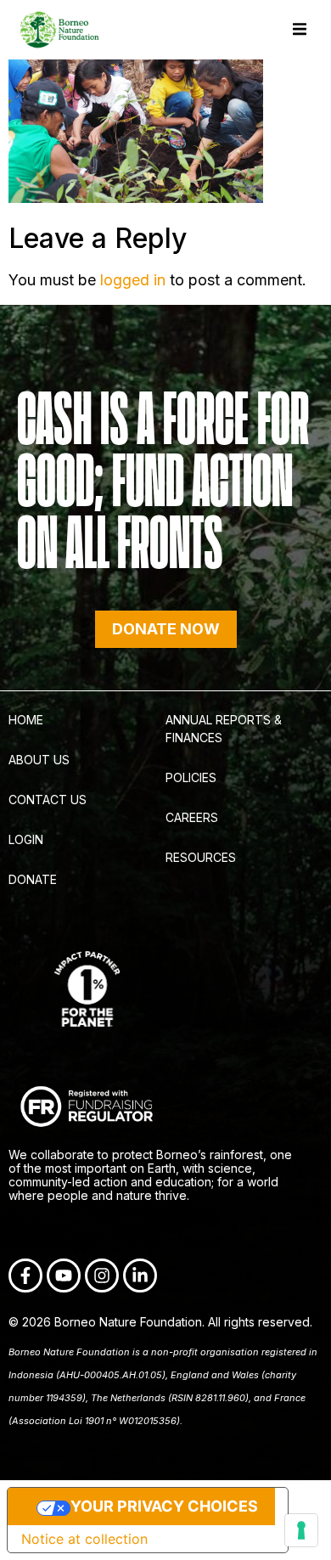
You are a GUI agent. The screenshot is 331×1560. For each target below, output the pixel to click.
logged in (133, 280)
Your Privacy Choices (164, 1506)
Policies (191, 777)
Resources (201, 857)
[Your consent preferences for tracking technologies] (301, 1530)
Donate (32, 879)
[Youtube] (64, 1275)
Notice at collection (84, 1538)
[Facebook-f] (25, 1275)
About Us (39, 759)
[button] (299, 29)
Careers (192, 817)
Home (25, 719)
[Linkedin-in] (140, 1275)
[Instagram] (102, 1275)
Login (25, 839)
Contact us (47, 799)
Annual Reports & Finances (224, 728)
